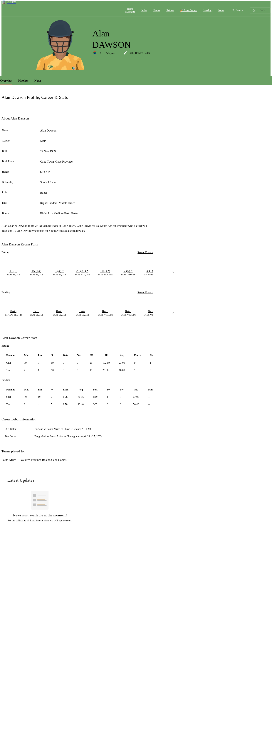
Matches (23, 80)
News (37, 80)
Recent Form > (145, 252)
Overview (6, 80)
